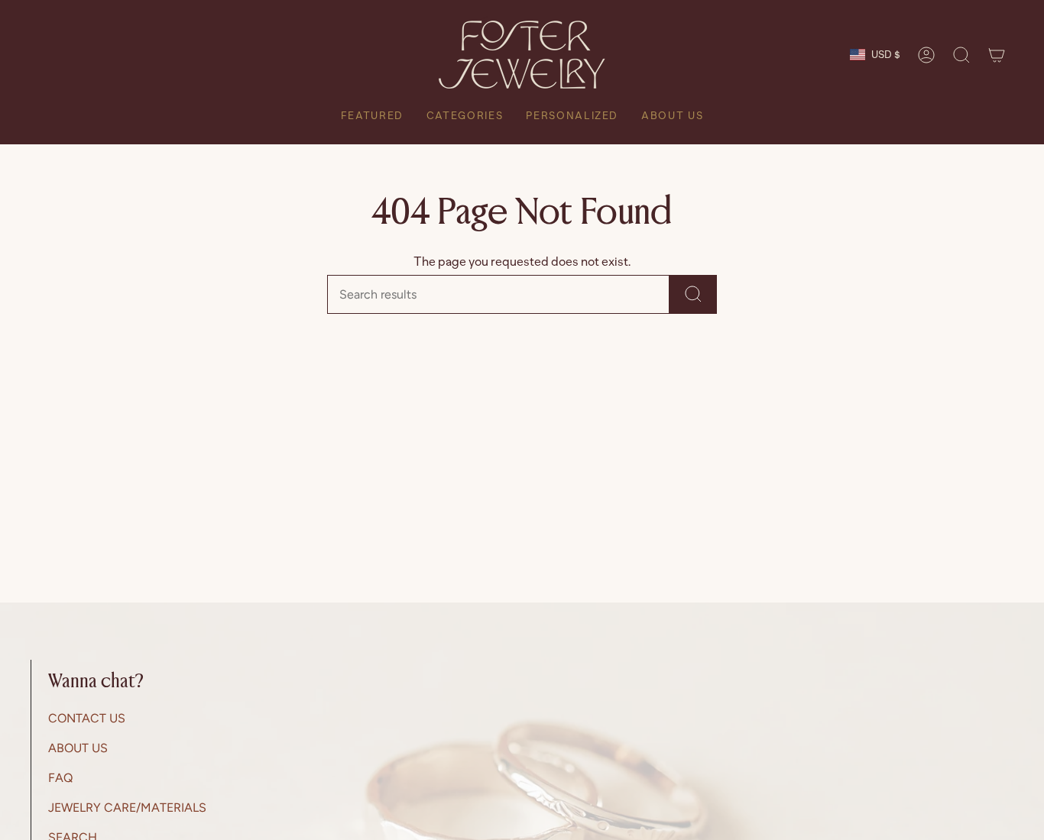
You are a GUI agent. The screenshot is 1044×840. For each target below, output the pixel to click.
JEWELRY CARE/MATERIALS (127, 807)
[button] (961, 55)
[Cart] (996, 55)
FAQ (60, 778)
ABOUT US (78, 748)
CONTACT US (86, 718)
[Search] (693, 294)
